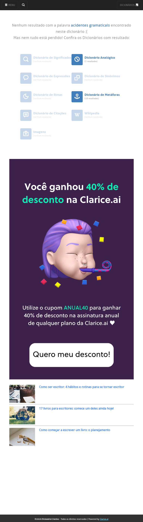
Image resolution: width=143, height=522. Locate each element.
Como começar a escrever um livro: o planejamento (74, 430)
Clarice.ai (104, 519)
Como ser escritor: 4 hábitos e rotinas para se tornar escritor (81, 387)
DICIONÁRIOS (127, 5)
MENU (11, 5)
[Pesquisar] (23, 5)
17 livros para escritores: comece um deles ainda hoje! (76, 408)
